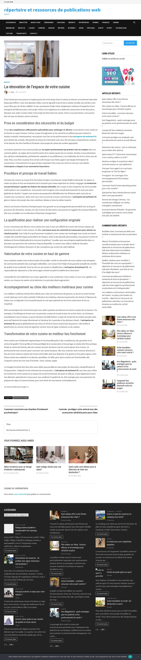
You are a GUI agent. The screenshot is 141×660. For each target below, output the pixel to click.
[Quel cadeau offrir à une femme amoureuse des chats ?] (108, 317)
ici (27, 387)
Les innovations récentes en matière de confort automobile (118, 304)
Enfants (71, 22)
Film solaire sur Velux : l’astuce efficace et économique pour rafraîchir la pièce (126, 335)
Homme (116, 22)
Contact (33, 33)
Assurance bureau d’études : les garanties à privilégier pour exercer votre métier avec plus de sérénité (119, 212)
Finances (105, 22)
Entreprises (84, 22)
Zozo (12, 92)
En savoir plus (10, 550)
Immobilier (10, 28)
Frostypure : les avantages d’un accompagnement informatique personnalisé (115, 178)
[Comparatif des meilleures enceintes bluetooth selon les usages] (108, 381)
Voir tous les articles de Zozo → (18, 430)
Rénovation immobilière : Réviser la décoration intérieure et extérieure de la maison (116, 253)
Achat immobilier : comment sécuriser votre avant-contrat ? (125, 350)
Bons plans (35, 22)
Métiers (61, 28)
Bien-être (23, 22)
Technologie (121, 28)
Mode (81, 28)
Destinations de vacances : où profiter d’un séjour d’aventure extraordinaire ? (27, 561)
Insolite (21, 28)
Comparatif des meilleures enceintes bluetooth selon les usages (125, 384)
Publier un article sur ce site (113, 58)
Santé (100, 28)
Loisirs (32, 28)
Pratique (91, 28)
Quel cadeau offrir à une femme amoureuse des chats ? (126, 319)
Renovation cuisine (21, 398)
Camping (41, 28)
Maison (51, 28)
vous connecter (20, 494)
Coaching (61, 22)
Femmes (96, 22)
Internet (72, 28)
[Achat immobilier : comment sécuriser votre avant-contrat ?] (108, 348)
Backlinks (106, 231)
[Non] (138, 657)
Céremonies (49, 22)
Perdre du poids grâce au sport (119, 572)
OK (130, 656)
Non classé (20, 525)
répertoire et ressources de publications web (52, 10)
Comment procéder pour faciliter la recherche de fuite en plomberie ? (119, 234)
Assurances (11, 22)
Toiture (9, 33)
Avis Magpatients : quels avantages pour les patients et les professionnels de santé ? (119, 123)
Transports (21, 33)
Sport (109, 28)
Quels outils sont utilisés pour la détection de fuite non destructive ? (82, 469)
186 (10, 644)
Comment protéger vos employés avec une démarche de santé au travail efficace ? (119, 140)
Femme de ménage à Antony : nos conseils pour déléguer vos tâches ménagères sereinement (116, 202)
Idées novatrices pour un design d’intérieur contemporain (18, 468)
